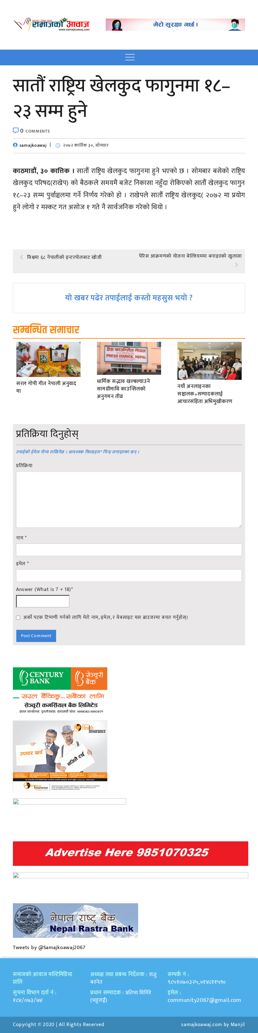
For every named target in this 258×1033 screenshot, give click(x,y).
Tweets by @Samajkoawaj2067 (49, 947)
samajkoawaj (33, 145)
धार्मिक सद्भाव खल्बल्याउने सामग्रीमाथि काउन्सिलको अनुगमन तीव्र (123, 389)
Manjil (238, 1024)
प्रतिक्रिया (24, 466)
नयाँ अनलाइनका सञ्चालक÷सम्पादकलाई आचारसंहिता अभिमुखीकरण (205, 394)
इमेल (22, 564)
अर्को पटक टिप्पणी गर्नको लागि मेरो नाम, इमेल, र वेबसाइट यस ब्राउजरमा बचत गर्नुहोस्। (105, 617)
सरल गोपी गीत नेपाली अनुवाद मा (46, 387)
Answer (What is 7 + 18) (44, 589)
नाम (21, 538)
